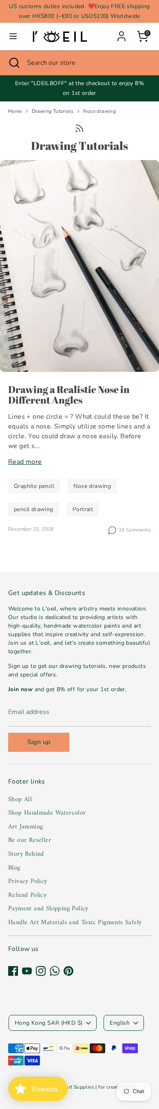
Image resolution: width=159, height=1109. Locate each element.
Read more (25, 461)
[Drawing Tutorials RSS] (79, 128)
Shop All (20, 799)
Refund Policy (27, 895)
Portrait (83, 509)
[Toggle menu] (13, 36)
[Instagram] (41, 971)
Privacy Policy (27, 881)
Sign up (39, 742)
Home (15, 111)
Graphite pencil (34, 486)
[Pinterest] (68, 971)
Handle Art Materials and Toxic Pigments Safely (74, 922)
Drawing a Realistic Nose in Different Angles (69, 394)
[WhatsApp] (55, 971)
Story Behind (26, 854)
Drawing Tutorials (53, 111)
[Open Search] (13, 62)
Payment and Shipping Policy (48, 908)
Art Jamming (25, 826)
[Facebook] (13, 971)
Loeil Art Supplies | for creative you (93, 1087)
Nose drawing (99, 111)
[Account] (121, 33)
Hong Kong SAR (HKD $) (48, 1023)
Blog (14, 868)
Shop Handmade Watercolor (47, 813)
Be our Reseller (29, 840)
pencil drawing (33, 509)
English (120, 1023)
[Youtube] (27, 971)
